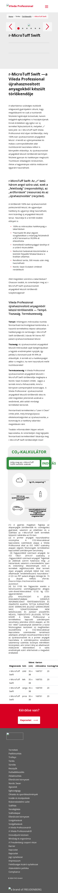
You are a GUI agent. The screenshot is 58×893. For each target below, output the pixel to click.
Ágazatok (13, 787)
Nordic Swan (15, 783)
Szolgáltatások (15, 820)
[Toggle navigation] (46, 6)
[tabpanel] (29, 25)
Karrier (12, 846)
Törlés (11, 761)
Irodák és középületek (19, 798)
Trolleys (12, 757)
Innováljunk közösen (19, 835)
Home (11, 16)
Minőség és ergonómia (20, 838)
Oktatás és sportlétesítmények (23, 794)
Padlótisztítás (15, 753)
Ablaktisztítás (15, 776)
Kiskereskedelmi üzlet (19, 801)
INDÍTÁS (45, 463)
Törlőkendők (26, 16)
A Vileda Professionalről (20, 827)
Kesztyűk (13, 768)
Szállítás (12, 805)
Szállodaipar (14, 813)
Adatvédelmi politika (19, 868)
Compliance (14, 871)
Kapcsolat (13, 850)
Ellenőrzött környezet (19, 779)
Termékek (13, 750)
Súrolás (12, 764)
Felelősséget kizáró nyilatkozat (23, 864)
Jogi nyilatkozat (16, 857)
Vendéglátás (14, 809)
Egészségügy (15, 790)
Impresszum (15, 860)
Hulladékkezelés (16, 772)
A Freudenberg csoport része (22, 842)
